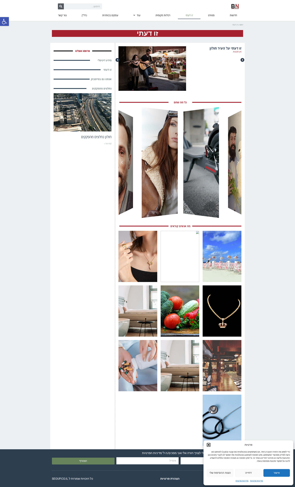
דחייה (248, 472)
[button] (4, 21)
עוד (138, 15)
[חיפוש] (61, 6)
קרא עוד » (107, 143)
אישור (276, 472)
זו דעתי (189, 15)
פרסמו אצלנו (82, 51)
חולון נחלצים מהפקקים (96, 137)
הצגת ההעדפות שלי (220, 472)
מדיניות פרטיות (256, 480)
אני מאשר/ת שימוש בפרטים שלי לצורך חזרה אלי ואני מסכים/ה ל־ (191, 453)
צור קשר (62, 15)
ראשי (241, 24)
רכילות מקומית (163, 15)
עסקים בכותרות (110, 15)
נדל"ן (84, 15)
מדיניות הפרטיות (152, 453)
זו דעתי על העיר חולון (225, 48)
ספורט (211, 15)
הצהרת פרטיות (169, 478)
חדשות (233, 15)
